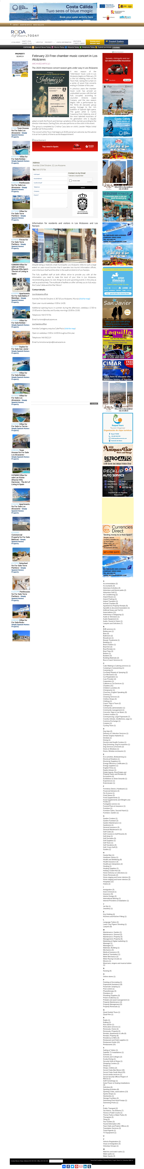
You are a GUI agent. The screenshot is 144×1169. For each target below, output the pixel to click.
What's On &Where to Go (27, 42)
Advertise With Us (128, 1160)
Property (48, 42)
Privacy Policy (108, 1160)
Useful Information (64, 42)
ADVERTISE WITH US (26, 25)
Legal (114, 1160)
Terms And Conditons (96, 1160)
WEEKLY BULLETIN (38, 25)
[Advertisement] (118, 511)
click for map (84, 298)
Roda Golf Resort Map (95, 42)
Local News (15, 42)
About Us (119, 1160)
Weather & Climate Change (79, 42)
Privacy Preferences (56, 1161)
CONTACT (15, 25)
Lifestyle (39, 42)
